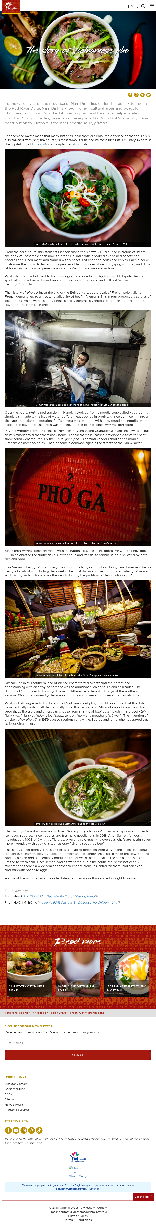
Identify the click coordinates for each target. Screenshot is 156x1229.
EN (131, 6)
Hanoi (36, 144)
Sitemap (10, 1099)
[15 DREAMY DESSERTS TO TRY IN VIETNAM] (126, 973)
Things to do (38, 1012)
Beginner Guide (15, 1088)
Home (24, 1012)
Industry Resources (17, 1109)
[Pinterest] (31, 1130)
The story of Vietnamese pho (87, 1012)
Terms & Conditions (78, 1219)
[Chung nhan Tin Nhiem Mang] (78, 1172)
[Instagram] (23, 1130)
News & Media (14, 1104)
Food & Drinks (57, 1012)
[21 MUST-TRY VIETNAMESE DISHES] (29, 973)
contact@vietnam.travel (70, 1188)
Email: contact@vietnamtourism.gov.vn (76, 1211)
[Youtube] (16, 1130)
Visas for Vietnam (16, 1083)
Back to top (142, 1196)
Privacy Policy (78, 1215)
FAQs (8, 1094)
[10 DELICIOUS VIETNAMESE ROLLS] (78, 973)
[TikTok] (39, 1130)
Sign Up (78, 1054)
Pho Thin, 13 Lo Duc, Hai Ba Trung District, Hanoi (59, 896)
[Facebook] (8, 1130)
